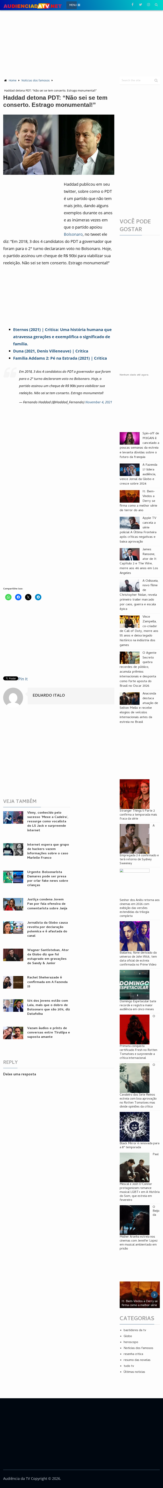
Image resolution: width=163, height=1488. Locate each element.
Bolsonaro (73, 234)
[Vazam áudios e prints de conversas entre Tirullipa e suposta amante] (13, 1033)
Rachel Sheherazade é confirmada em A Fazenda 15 (47, 982)
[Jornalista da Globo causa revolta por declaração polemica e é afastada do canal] (13, 927)
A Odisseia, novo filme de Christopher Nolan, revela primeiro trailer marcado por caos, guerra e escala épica (139, 595)
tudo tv (129, 1366)
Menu (73, 5)
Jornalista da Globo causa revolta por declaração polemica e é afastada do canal (47, 929)
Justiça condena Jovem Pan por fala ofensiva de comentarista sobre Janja (47, 904)
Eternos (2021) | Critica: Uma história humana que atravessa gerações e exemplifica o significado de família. (62, 337)
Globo (128, 1336)
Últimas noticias (134, 1372)
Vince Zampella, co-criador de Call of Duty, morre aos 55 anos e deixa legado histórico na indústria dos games (139, 631)
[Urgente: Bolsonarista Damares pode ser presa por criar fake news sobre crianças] (13, 877)
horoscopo (131, 1342)
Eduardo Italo (49, 696)
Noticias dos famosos (35, 80)
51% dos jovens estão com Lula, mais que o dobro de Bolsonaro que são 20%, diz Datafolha (48, 1007)
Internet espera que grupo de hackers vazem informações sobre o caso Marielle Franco (48, 851)
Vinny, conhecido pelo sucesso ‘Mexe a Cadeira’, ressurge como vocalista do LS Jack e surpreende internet (47, 821)
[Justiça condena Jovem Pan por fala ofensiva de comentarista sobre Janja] (13, 904)
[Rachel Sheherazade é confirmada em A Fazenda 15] (13, 982)
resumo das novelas (137, 1360)
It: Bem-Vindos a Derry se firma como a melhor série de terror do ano (138, 501)
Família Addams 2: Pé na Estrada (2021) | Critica (60, 358)
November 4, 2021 (98, 402)
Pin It (23, 679)
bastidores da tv (135, 1330)
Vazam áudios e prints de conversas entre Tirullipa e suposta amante (48, 1033)
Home (12, 80)
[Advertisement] (83, 43)
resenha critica (133, 1354)
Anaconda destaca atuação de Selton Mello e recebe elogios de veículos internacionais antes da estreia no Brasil (139, 708)
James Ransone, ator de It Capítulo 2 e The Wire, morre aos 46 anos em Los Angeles (139, 561)
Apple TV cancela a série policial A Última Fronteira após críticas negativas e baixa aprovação (138, 530)
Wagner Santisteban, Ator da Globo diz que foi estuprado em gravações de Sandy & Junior (48, 957)
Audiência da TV (16, 1478)
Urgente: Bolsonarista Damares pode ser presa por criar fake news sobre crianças (47, 879)
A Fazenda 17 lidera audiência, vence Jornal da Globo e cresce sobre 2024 (138, 475)
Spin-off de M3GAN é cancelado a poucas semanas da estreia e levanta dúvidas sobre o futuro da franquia (139, 446)
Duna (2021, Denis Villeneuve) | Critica (50, 351)
